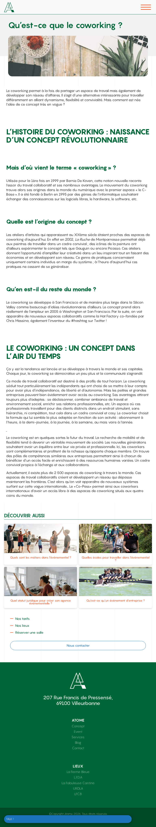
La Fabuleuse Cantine (78, 783)
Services (78, 737)
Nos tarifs (22, 619)
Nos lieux (22, 625)
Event (78, 732)
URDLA (78, 788)
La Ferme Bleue (78, 772)
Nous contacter (78, 645)
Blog (78, 742)
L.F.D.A (78, 777)
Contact (78, 748)
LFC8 (78, 794)
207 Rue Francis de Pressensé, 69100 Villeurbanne (78, 700)
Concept (78, 726)
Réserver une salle (29, 632)
